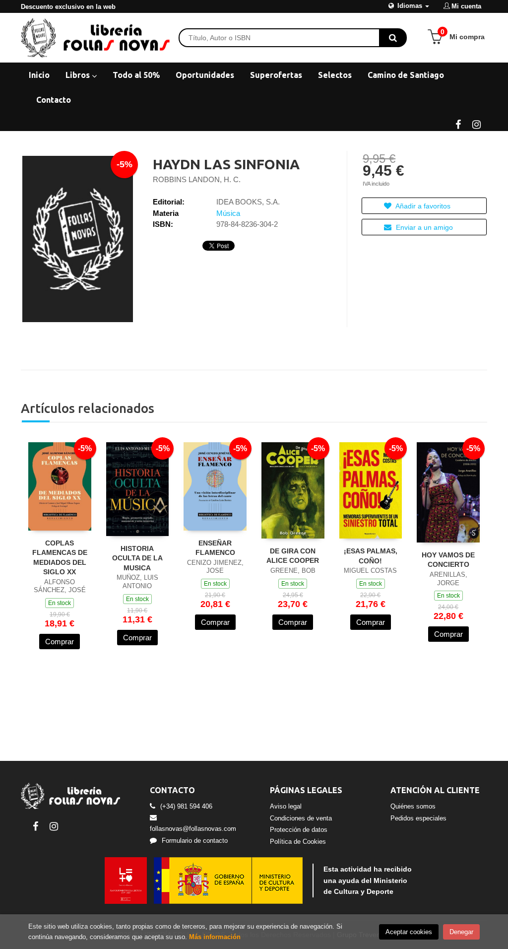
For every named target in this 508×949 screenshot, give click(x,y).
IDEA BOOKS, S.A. (248, 202)
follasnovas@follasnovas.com (193, 828)
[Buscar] (393, 37)
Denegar (461, 932)
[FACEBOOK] (457, 123)
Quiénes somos (413, 806)
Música (228, 213)
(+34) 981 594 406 (186, 806)
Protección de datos (298, 829)
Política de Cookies (298, 841)
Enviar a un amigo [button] (423, 227)
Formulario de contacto (195, 840)
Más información (215, 937)
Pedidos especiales (418, 818)
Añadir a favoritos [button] (422, 206)
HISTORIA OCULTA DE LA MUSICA (137, 558)
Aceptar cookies (408, 932)
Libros (78, 74)
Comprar (59, 641)
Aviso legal (286, 806)
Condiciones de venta (301, 818)
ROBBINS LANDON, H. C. (197, 179)
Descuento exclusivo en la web (68, 6)
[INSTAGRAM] (476, 123)
